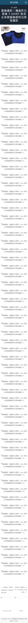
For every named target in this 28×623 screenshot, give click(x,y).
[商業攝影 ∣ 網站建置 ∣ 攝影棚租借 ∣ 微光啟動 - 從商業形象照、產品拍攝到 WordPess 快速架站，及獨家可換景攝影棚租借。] (14, 2)
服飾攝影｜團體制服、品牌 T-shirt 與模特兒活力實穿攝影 (20, 589)
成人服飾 (14, 7)
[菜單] (26, 2)
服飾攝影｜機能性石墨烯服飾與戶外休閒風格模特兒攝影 (7, 589)
